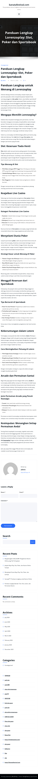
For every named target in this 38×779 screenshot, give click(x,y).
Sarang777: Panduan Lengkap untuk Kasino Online (18, 579)
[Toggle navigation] (19, 14)
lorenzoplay (6, 440)
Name (3, 492)
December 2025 (9, 649)
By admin (3, 80)
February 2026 (9, 640)
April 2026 (7, 631)
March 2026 (8, 636)
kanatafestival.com (19, 4)
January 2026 (8, 645)
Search (6, 536)
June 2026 (7, 622)
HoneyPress (26, 776)
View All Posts (24, 472)
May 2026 (7, 626)
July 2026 (7, 617)
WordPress (14, 776)
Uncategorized (4, 65)
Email (21, 492)
